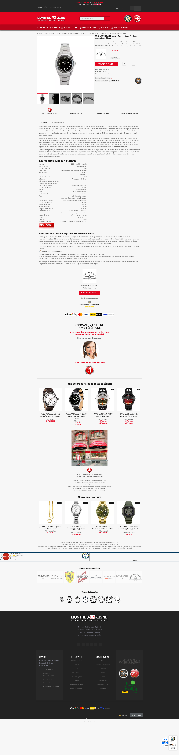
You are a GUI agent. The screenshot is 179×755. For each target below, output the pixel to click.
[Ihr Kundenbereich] (127, 8)
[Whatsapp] (95, 644)
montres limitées (75, 33)
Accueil (39, 33)
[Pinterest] (91, 644)
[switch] (173, 748)
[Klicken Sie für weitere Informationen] (89, 556)
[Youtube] (100, 644)
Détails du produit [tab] (58, 122)
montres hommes (62, 33)
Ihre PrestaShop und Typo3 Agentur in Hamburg (89, 721)
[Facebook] (83, 644)
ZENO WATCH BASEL (92, 285)
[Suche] (107, 18)
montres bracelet (49, 33)
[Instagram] (87, 644)
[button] (39, 64)
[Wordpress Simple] (78, 644)
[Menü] (176, 736)
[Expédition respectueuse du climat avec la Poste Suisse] (129, 686)
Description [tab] (44, 122)
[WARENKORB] (137, 8)
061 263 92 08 (115, 81)
